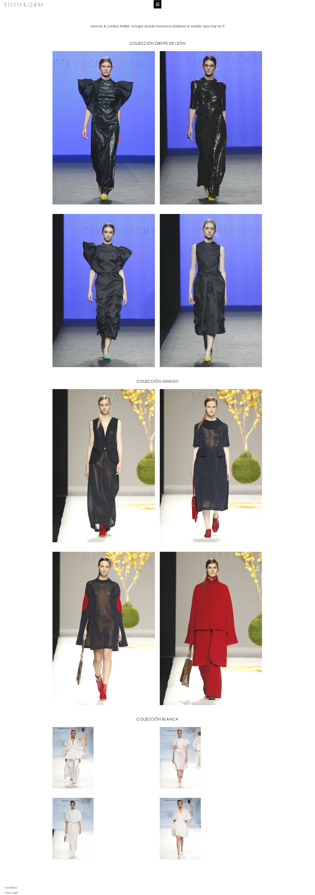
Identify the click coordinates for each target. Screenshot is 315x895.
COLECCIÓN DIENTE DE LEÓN (157, 43)
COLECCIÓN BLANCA (157, 719)
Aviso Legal (11, 892)
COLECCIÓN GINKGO (157, 381)
